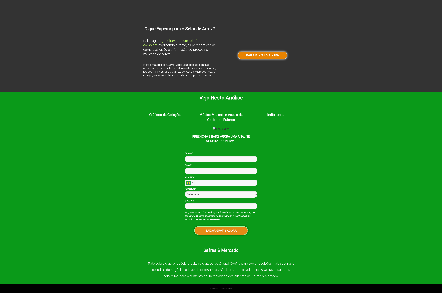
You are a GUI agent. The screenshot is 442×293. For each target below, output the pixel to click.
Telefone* (190, 177)
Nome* (188, 153)
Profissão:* (190, 188)
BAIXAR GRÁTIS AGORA (262, 55)
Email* (188, 165)
